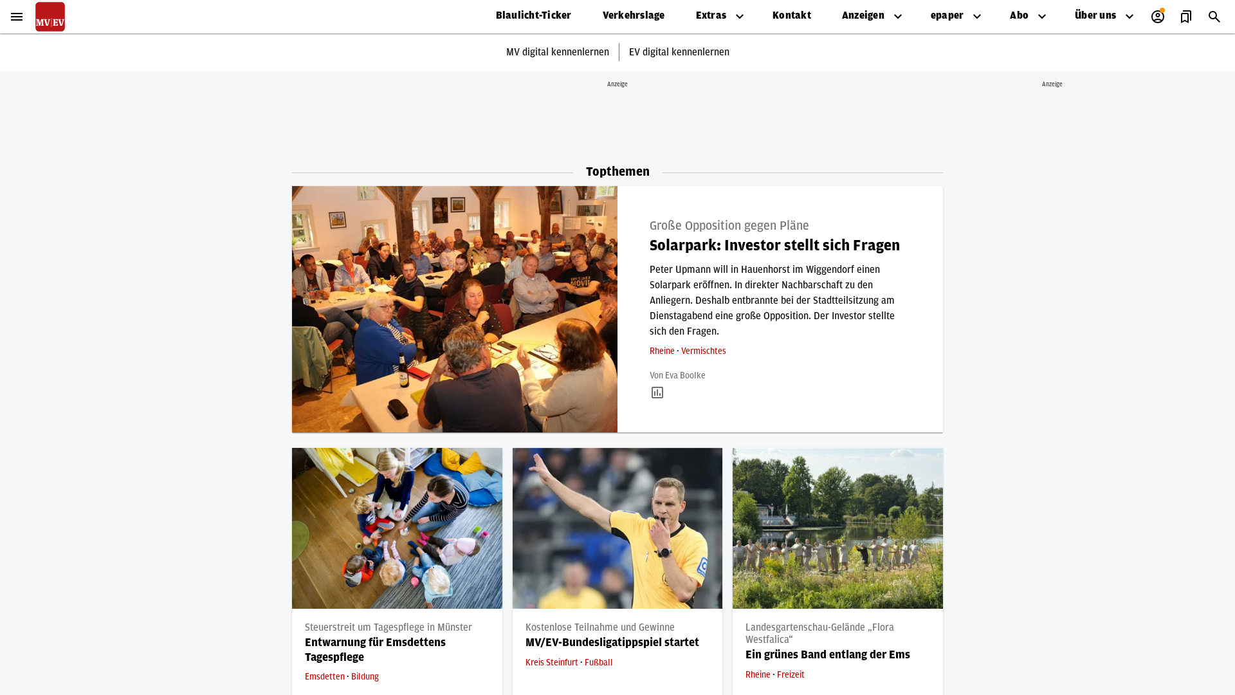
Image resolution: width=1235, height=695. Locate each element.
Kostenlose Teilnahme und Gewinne (600, 627)
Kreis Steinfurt (553, 662)
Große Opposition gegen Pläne (729, 225)
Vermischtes (703, 351)
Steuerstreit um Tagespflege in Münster (388, 627)
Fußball (599, 662)
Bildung (365, 676)
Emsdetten (326, 676)
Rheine (663, 351)
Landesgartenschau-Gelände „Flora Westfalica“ (820, 633)
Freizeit (791, 675)
